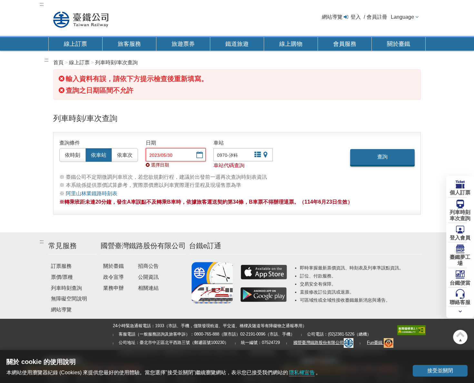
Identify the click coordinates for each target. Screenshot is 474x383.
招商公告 (148, 266)
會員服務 (344, 44)
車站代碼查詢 (228, 165)
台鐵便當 (460, 283)
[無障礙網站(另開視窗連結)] (411, 330)
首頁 (58, 62)
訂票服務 (61, 266)
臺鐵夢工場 (460, 260)
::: (42, 4)
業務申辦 (113, 288)
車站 (218, 143)
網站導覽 (332, 17)
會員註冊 (377, 17)
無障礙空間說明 (69, 298)
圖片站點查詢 (266, 155)
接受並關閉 (440, 370)
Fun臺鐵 (375, 342)
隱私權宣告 (302, 372)
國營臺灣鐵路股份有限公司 (318, 342)
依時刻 (72, 155)
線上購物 (290, 44)
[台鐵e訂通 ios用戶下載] (264, 272)
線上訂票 (75, 44)
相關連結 (148, 288)
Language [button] (402, 17)
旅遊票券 (183, 44)
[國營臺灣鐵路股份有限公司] (80, 19)
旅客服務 (129, 44)
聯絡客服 (460, 302)
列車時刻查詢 (66, 288)
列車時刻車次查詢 (460, 215)
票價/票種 (62, 277)
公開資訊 (148, 277)
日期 (151, 143)
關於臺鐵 (398, 44)
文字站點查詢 (257, 155)
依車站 (98, 155)
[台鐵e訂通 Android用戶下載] (264, 294)
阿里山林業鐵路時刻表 (91, 193)
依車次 (125, 155)
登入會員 (460, 237)
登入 (356, 17)
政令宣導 (113, 277)
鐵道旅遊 (237, 44)
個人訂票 (460, 192)
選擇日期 (199, 155)
